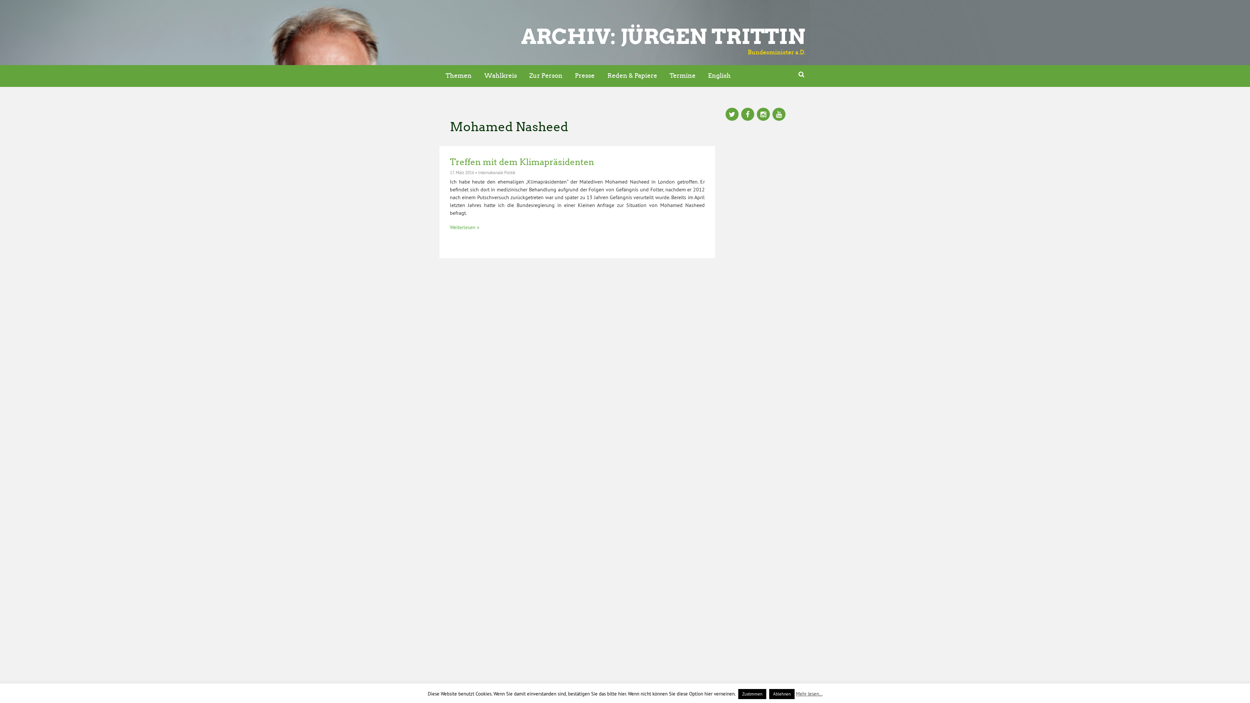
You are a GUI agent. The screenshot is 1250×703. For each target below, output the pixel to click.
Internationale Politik (496, 172)
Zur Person (545, 75)
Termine (683, 75)
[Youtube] (778, 115)
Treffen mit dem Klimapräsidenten (522, 162)
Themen (459, 75)
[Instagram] (763, 115)
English (719, 75)
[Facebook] (747, 115)
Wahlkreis (500, 75)
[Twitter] (732, 115)
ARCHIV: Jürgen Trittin (663, 36)
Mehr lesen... (809, 694)
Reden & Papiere (632, 75)
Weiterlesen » (464, 227)
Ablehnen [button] (782, 693)
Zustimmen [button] (752, 693)
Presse (585, 75)
